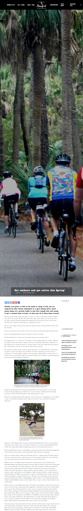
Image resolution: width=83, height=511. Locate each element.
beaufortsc (17, 292)
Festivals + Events (30, 292)
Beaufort (25, 292)
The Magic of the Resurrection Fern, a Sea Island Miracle (68, 347)
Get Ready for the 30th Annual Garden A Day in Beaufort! (68, 359)
